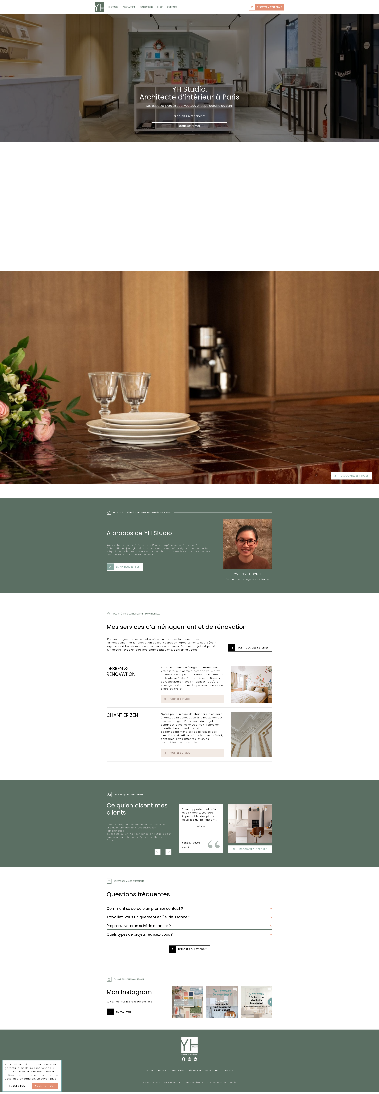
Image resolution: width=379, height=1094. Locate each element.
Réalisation (195, 1070)
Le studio (113, 7)
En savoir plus (46, 1078)
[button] (157, 852)
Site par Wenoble (172, 1082)
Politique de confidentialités (222, 1082)
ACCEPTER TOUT (45, 1086)
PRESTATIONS (178, 1070)
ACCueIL (150, 1070)
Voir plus (201, 826)
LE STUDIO (162, 1070)
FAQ (217, 1070)
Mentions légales (194, 1082)
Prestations (129, 7)
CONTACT (228, 1070)
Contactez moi (189, 126)
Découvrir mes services (189, 116)
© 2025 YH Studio (151, 1082)
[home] (99, 7)
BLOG (208, 1070)
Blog (160, 7)
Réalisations (146, 7)
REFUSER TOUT (18, 1086)
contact (172, 7)
